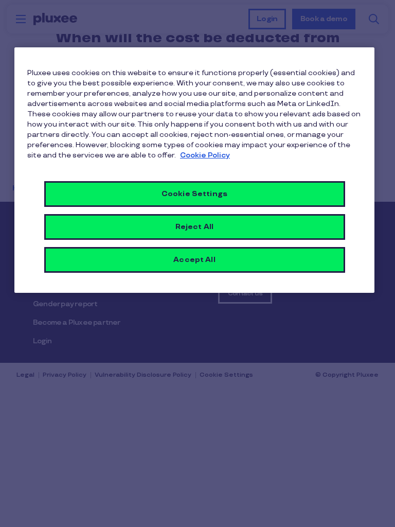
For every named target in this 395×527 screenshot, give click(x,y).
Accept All (194, 259)
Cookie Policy (205, 155)
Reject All (194, 226)
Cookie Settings (194, 193)
